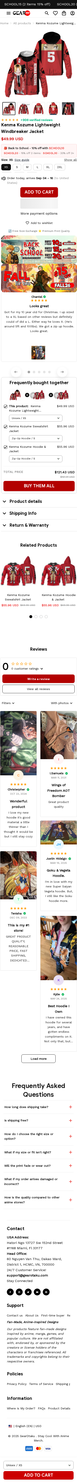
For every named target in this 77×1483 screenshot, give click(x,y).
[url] (27, 1275)
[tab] (29, 372)
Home (4, 23)
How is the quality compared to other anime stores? (31, 1200)
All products (22, 23)
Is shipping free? (16, 1120)
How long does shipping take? (26, 1107)
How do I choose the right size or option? (28, 1136)
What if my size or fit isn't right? (27, 1152)
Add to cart (38, 1475)
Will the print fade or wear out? (27, 1165)
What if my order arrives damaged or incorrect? (31, 1181)
